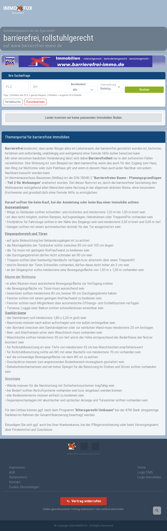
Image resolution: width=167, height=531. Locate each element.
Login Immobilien (149, 477)
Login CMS (145, 472)
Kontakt (15, 482)
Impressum (17, 467)
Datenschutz (18, 477)
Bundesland (78, 84)
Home (141, 467)
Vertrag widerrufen (86, 501)
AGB (12, 472)
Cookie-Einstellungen (24, 487)
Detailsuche (13, 101)
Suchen (144, 89)
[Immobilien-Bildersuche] (157, 511)
